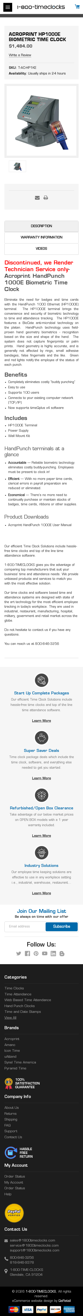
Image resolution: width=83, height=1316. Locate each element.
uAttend (10, 1057)
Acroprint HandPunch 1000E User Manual (39, 525)
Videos (41, 249)
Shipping (10, 1119)
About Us (11, 1108)
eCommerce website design (32, 1301)
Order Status (14, 1176)
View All (10, 1018)
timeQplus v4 (40, 408)
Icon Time (12, 1051)
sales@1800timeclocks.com (32, 1240)
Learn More (41, 721)
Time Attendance (17, 994)
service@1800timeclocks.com (34, 1245)
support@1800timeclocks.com (34, 1250)
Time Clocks (14, 988)
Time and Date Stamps (22, 1012)
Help (8, 1194)
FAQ (7, 1125)
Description (41, 226)
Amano (9, 1045)
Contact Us (13, 1137)
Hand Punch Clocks (19, 1006)
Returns (10, 1114)
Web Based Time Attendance (27, 1000)
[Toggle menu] (7, 7)
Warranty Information (41, 237)
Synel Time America (20, 1062)
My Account (13, 1182)
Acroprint (11, 1039)
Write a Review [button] (20, 55)
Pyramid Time (15, 1068)
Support (10, 1131)
